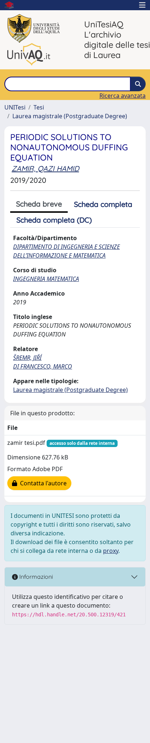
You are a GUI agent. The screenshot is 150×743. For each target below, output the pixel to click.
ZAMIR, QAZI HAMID (45, 168)
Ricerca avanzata (122, 96)
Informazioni (35, 576)
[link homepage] (12, 5)
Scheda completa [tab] (103, 204)
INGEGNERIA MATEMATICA (46, 279)
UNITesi (14, 107)
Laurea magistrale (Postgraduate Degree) (69, 116)
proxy (110, 551)
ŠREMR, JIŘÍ (27, 358)
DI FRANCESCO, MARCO (42, 366)
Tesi (38, 107)
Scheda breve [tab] (39, 203)
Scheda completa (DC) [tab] (54, 219)
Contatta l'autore (42, 483)
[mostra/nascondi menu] (142, 5)
